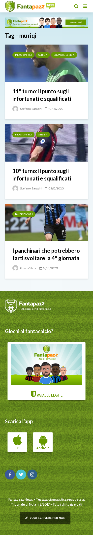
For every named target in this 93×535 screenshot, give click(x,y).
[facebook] (10, 474)
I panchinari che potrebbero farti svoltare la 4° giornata (46, 254)
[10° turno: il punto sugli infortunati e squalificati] (46, 142)
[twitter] (21, 474)
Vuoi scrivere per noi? (47, 518)
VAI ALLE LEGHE (49, 395)
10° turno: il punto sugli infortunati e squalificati (41, 175)
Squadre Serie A (64, 55)
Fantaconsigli (24, 214)
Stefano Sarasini (30, 109)
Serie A (42, 55)
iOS (17, 448)
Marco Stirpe (28, 268)
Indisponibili (23, 55)
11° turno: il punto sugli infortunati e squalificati (41, 95)
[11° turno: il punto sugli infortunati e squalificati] (46, 62)
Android (43, 448)
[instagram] (32, 474)
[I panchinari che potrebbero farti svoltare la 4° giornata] (46, 222)
